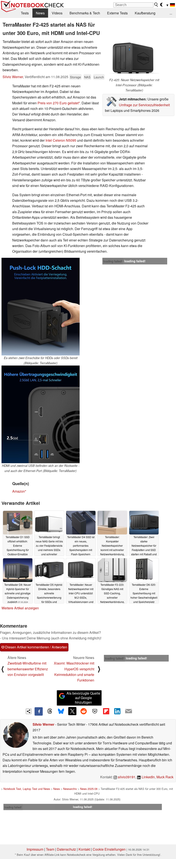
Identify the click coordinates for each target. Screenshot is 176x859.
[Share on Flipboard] (106, 711)
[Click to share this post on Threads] (50, 711)
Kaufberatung (145, 13)
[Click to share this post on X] (72, 711)
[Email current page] (128, 711)
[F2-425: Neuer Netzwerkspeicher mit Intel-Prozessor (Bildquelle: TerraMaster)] (134, 58)
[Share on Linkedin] (117, 711)
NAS (87, 77)
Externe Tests (117, 13)
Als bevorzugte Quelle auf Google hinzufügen (83, 698)
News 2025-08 (88, 789)
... (171, 13)
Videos (57, 13)
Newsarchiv (70, 789)
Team (50, 849)
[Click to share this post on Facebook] (39, 711)
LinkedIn (148, 776)
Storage (75, 77)
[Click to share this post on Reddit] (83, 711)
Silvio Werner (13, 76)
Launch (99, 77)
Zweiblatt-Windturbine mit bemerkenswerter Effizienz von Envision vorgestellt (28, 669)
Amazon (18, 491)
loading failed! (112, 261)
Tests (25, 13)
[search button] (156, 5)
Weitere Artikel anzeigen (20, 608)
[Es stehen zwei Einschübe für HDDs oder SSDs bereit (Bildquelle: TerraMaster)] (41, 306)
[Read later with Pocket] (95, 711)
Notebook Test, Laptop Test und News (26, 789)
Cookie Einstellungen (109, 849)
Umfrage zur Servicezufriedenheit (144, 104)
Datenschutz (66, 849)
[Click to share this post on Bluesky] (61, 711)
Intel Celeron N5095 (61, 140)
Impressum (35, 849)
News (40, 13)
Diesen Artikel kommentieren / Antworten (35, 647)
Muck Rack (164, 776)
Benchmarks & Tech (85, 13)
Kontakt (84, 849)
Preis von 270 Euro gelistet (58, 102)
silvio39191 (126, 776)
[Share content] (29, 711)
